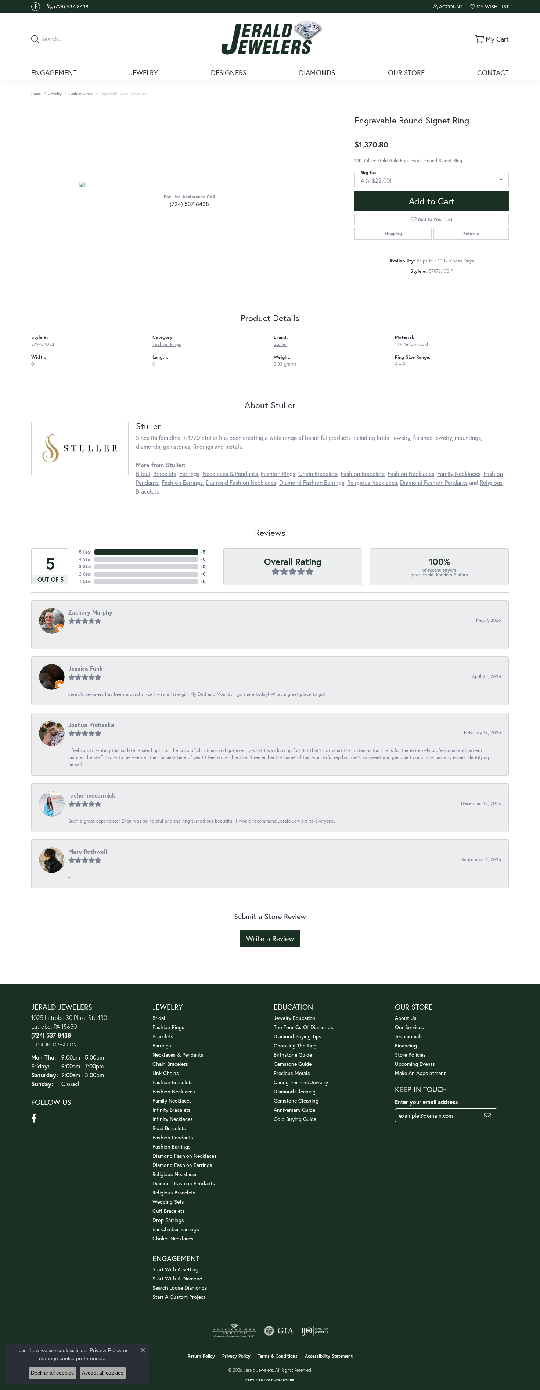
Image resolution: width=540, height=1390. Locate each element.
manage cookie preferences (71, 1358)
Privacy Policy (236, 1356)
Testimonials (409, 1036)
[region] (189, 184)
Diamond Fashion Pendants (434, 482)
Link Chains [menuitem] (165, 1073)
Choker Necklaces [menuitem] (173, 1238)
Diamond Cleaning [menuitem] (295, 1091)
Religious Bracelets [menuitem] (173, 1192)
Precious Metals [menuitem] (292, 1073)
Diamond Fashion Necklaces (241, 482)
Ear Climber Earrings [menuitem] (175, 1229)
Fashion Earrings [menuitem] (171, 1146)
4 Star (85, 559)
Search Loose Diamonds (179, 1287)
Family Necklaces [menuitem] (172, 1100)
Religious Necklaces (372, 482)
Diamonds (317, 72)
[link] (68, 6)
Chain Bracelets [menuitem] (170, 1063)
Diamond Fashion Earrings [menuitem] (182, 1164)
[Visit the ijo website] (314, 1331)
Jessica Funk (85, 668)
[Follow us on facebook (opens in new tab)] (35, 6)
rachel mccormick (91, 795)
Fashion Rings (81, 94)
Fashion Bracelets (363, 473)
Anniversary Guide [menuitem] (294, 1109)
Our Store (406, 72)
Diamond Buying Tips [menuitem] (297, 1036)
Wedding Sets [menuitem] (168, 1201)
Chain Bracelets (318, 473)
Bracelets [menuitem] (162, 1036)
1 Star (85, 581)
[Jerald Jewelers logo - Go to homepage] (270, 39)
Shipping (393, 233)
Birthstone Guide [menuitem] (293, 1054)
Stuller (280, 344)
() (204, 552)
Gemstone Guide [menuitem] (293, 1063)
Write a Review (270, 938)
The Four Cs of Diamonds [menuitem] (303, 1027)
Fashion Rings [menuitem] (168, 1027)
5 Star (85, 552)
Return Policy (201, 1356)
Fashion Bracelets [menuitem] (172, 1082)
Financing (406, 1045)
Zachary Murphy (90, 612)
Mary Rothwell (87, 851)
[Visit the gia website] (279, 1331)
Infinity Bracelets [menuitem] (171, 1109)
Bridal (143, 473)
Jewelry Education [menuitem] (295, 1017)
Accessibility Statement (329, 1356)
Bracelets (164, 473)
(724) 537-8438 (189, 204)
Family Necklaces (458, 473)
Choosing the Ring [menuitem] (295, 1045)
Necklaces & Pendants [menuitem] (178, 1054)
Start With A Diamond (177, 1278)
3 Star (85, 566)
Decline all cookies (52, 1373)
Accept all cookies (102, 1373)
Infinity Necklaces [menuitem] (172, 1118)
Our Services (409, 1027)
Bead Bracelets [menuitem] (169, 1128)
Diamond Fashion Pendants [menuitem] (183, 1183)
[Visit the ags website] (234, 1331)
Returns (471, 233)
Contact (493, 72)
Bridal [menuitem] (158, 1017)
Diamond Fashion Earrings (311, 482)
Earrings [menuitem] (161, 1045)
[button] (447, 6)
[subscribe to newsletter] (487, 1115)
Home (36, 94)
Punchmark (282, 1380)
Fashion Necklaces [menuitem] (173, 1091)
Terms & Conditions (278, 1356)
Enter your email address (426, 1102)
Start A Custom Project (178, 1296)
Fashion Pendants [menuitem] (172, 1137)
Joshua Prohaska (91, 724)
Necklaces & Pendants (230, 473)
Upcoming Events (415, 1063)
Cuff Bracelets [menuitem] (168, 1210)
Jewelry (143, 72)
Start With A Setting (175, 1269)
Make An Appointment (420, 1073)
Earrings (189, 473)
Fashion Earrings (182, 482)
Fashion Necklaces (411, 473)
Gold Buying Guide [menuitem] (295, 1118)
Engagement (54, 72)
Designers (228, 72)
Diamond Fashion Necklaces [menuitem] (184, 1155)
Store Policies (410, 1054)
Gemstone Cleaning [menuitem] (296, 1100)
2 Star (85, 574)
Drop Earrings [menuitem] (168, 1220)
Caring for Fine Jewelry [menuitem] (301, 1082)
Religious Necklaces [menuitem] (175, 1174)
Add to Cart (431, 201)
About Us (406, 1017)
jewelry (55, 94)
